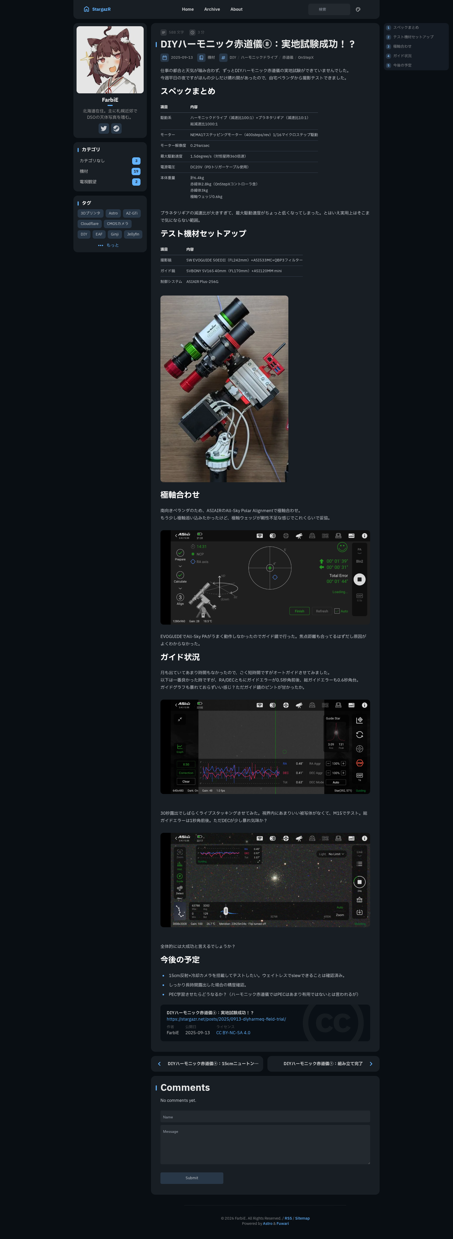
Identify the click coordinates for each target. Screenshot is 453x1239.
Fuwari (283, 1223)
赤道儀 (287, 57)
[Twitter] (104, 128)
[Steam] (116, 128)
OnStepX (306, 57)
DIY (84, 234)
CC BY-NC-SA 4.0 (233, 1033)
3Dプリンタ (90, 213)
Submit (192, 1178)
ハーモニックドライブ (259, 57)
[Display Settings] (358, 9)
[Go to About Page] (110, 59)
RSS (288, 1218)
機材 (211, 57)
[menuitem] (369, 9)
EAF (99, 234)
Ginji (115, 234)
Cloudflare (90, 224)
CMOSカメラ (117, 224)
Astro (113, 213)
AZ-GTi (132, 213)
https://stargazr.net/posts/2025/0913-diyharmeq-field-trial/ (226, 1019)
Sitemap (302, 1218)
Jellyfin (133, 234)
